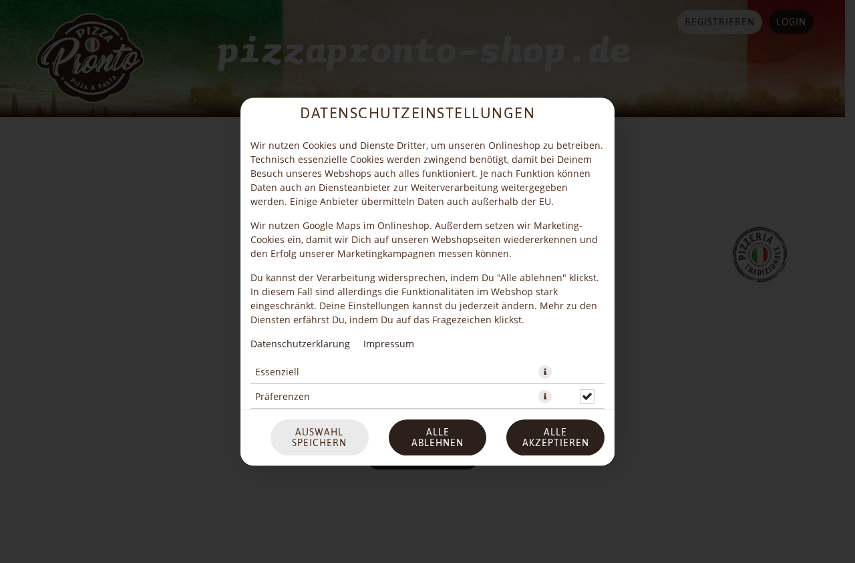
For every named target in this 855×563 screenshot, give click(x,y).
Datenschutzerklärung (300, 343)
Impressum (388, 343)
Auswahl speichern (319, 437)
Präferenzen (282, 396)
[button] (545, 372)
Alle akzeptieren (555, 437)
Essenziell (277, 371)
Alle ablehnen (437, 437)
